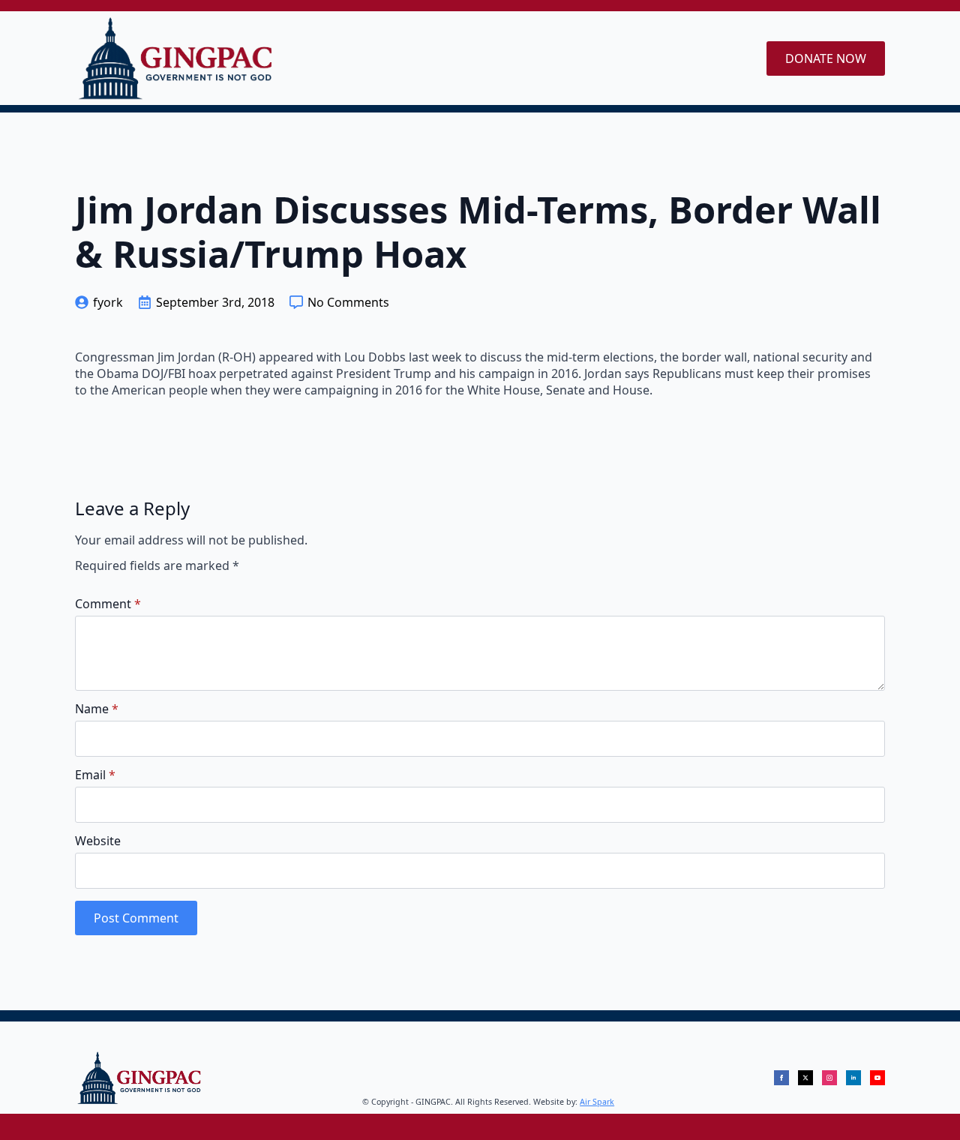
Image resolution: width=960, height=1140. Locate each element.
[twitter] (805, 1077)
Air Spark (597, 1101)
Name (96, 709)
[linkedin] (853, 1077)
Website (98, 841)
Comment (108, 604)
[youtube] (877, 1077)
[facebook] (781, 1077)
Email (95, 775)
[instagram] (829, 1077)
